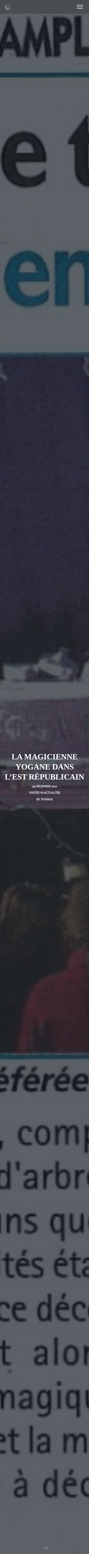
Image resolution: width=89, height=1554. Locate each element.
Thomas (46, 799)
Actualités (52, 792)
